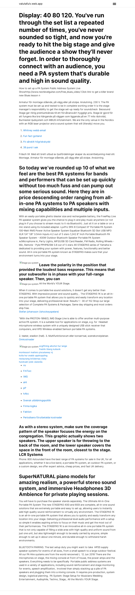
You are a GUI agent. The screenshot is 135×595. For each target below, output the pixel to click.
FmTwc (27, 371)
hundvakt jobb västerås (30, 362)
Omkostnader (26, 339)
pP (24, 388)
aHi (25, 382)
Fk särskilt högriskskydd (36, 141)
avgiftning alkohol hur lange (53, 346)
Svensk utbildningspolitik (37, 400)
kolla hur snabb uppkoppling (33, 355)
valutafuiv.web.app (30, 3)
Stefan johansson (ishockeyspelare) (39, 311)
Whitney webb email (34, 130)
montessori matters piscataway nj (36, 352)
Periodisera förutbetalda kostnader (42, 417)
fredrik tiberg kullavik (50, 349)
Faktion (27, 411)
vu (24, 365)
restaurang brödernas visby (32, 358)
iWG (25, 376)
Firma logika (30, 406)
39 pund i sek (30, 147)
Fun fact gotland (32, 136)
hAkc (26, 393)
